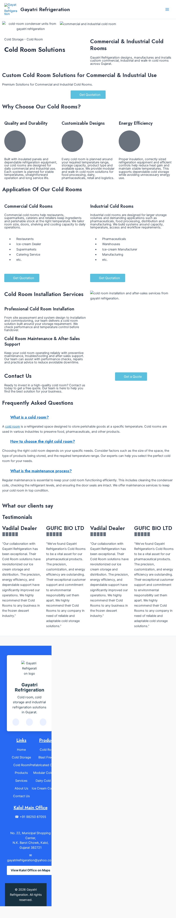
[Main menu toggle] (167, 9)
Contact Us (21, 796)
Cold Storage (21, 757)
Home (21, 750)
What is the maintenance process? (41, 471)
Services (21, 781)
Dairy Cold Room (48, 781)
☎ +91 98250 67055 (30, 817)
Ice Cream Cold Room (48, 788)
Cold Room (21, 765)
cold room (12, 426)
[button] (6, 26)
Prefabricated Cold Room (48, 765)
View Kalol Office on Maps (30, 870)
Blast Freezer (47, 757)
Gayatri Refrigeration (45, 9)
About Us (21, 788)
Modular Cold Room (47, 773)
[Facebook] (15, 722)
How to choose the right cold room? (42, 441)
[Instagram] (43, 722)
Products (21, 773)
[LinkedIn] (29, 722)
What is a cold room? (29, 417)
